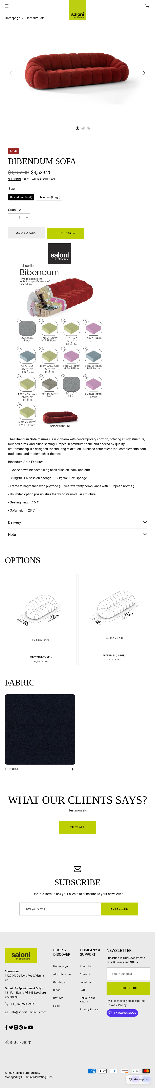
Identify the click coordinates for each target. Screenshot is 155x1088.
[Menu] (6, 5)
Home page (60, 966)
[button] (147, 6)
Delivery (14, 522)
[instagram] (16, 1027)
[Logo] (26, 956)
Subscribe (119, 908)
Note (12, 534)
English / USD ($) (20, 1042)
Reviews (58, 998)
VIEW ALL (77, 827)
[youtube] (30, 1027)
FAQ (82, 990)
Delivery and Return (88, 1000)
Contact (85, 974)
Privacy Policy (89, 1009)
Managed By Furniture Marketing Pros (28, 1077)
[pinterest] (20, 1027)
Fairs (56, 1005)
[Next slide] (144, 73)
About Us (86, 966)
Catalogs (59, 982)
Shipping (14, 179)
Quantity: (14, 210)
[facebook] (6, 1027)
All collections (62, 974)
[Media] (77, 72)
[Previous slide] (11, 73)
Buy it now (66, 233)
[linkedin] (25, 1027)
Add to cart (26, 232)
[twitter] (11, 1027)
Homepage (12, 18)
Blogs (56, 990)
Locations (86, 982)
